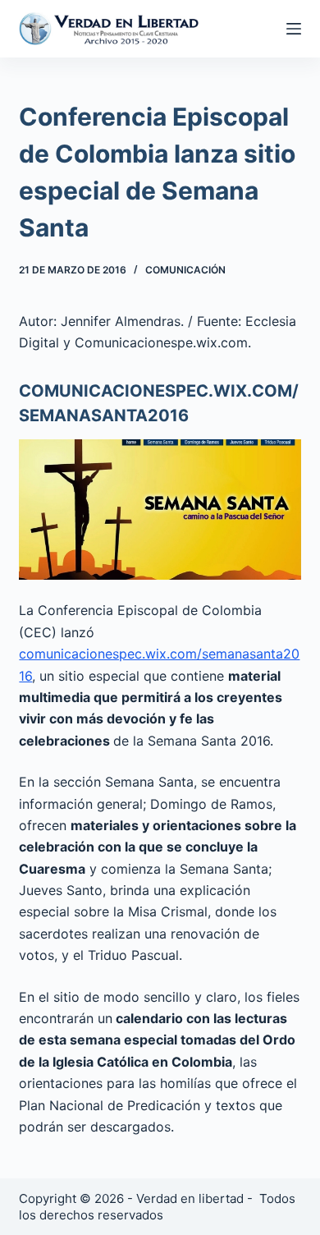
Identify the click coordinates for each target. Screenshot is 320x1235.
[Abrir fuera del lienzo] (293, 28)
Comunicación (185, 270)
